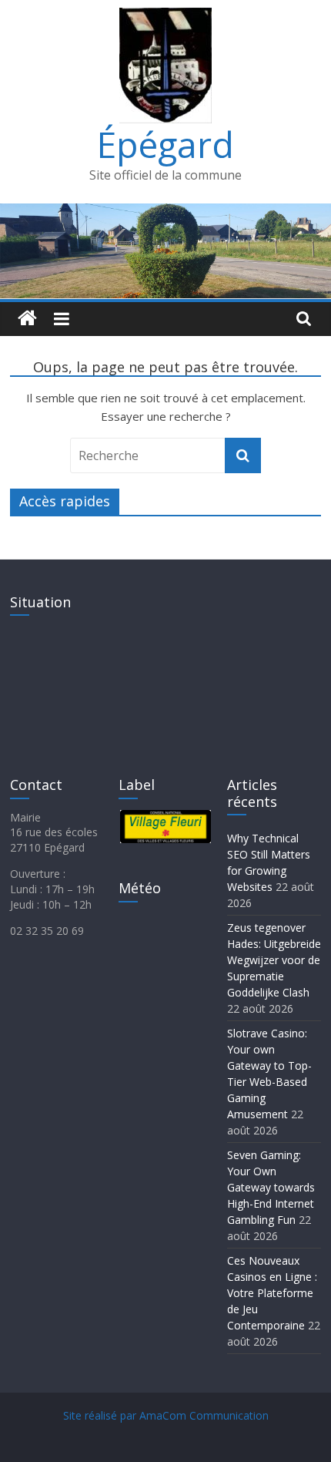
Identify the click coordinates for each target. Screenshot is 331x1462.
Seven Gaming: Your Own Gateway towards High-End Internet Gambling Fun (271, 1187)
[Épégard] (165, 212)
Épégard (165, 144)
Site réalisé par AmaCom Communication (166, 1415)
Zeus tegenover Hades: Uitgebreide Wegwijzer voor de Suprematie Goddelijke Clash (274, 960)
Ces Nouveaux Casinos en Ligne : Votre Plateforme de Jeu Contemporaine (272, 1293)
